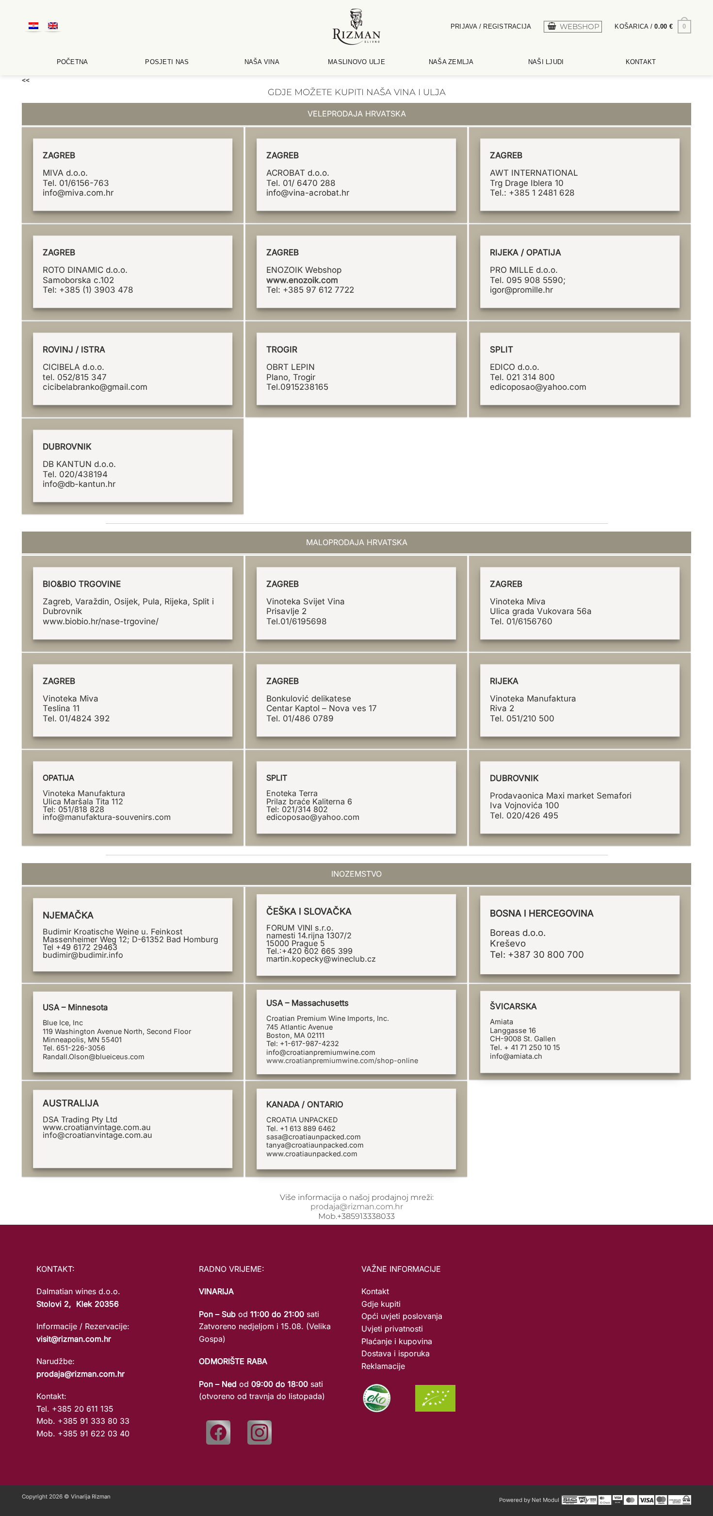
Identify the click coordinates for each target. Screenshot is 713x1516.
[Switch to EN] (53, 27)
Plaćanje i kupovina (396, 1341)
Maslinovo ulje (356, 62)
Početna (72, 62)
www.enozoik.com (302, 280)
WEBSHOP (580, 26)
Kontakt (641, 62)
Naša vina (261, 62)
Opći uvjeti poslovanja (401, 1316)
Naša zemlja (451, 62)
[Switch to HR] (33, 27)
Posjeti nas (167, 62)
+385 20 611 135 (82, 1409)
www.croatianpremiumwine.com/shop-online (342, 1060)
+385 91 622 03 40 (94, 1433)
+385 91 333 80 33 (94, 1421)
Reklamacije (383, 1366)
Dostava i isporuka (395, 1353)
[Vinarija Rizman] (356, 27)
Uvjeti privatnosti (392, 1328)
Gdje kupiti (381, 1304)
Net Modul (545, 1500)
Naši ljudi (546, 62)
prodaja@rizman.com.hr (356, 1206)
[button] (491, 26)
